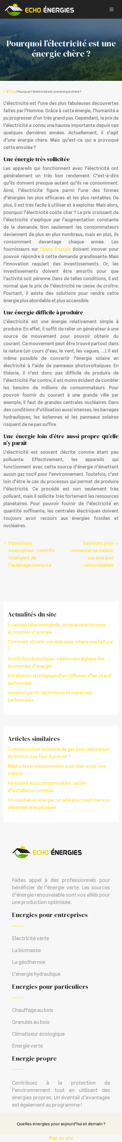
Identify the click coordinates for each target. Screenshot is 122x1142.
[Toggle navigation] (111, 9)
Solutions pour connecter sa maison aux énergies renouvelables (91, 554)
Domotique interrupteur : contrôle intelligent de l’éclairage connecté (32, 554)
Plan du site (61, 1138)
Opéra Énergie (55, 249)
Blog (12, 92)
